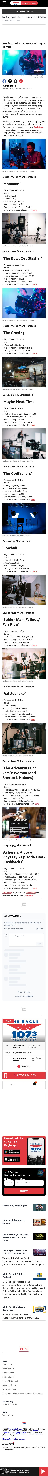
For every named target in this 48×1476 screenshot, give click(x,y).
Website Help (7, 1415)
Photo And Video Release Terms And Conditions (22, 1394)
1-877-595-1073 (25, 1075)
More (18, 20)
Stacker (29, 895)
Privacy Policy (20, 1432)
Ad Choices (20, 1434)
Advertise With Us (10, 1404)
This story (6, 893)
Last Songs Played (9, 17)
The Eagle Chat (40, 17)
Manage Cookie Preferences (13, 1439)
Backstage (38, 127)
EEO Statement (8, 1377)
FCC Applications (9, 1389)
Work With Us (8, 1368)
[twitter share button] (10, 81)
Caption (39, 72)
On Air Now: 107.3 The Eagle (24, 1038)
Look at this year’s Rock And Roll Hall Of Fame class (15, 1237)
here (35, 210)
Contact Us (7, 1364)
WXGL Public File (9, 1385)
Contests (28, 17)
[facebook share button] (4, 81)
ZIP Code (7, 1179)
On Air (20, 17)
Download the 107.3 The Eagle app (13, 1142)
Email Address (20, 1179)
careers (38, 1434)
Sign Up (24, 1191)
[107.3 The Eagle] (24, 3)
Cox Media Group (15, 1429)
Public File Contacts (10, 1381)
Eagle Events (9, 20)
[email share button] (15, 81)
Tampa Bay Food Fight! (14, 1205)
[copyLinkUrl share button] (21, 81)
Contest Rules (8, 1373)
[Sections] (4, 3)
